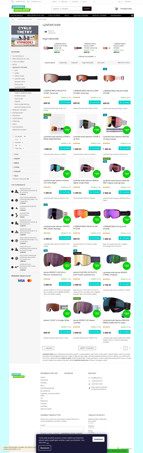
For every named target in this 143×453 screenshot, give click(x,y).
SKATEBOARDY (17, 127)
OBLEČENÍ (16, 116)
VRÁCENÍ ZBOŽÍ (45, 409)
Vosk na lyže (19, 84)
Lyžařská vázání (20, 87)
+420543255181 (96, 381)
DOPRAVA (43, 406)
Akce (18, 139)
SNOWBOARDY (17, 113)
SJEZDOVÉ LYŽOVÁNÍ (19, 67)
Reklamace (44, 401)
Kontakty (75, 2)
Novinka (19, 142)
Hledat (87, 9)
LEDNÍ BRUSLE (17, 118)
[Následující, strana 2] (125, 348)
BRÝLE (14, 65)
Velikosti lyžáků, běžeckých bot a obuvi (97, 420)
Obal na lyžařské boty (22, 104)
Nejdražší (74, 63)
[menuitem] (17, 15)
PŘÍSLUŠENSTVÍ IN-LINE (20, 59)
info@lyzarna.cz (96, 378)
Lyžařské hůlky (20, 79)
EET (41, 398)
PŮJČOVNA (64, 2)
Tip (17, 145)
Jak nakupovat (45, 391)
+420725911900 (96, 384)
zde (48, 443)
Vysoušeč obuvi (20, 82)
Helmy (90, 431)
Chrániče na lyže (20, 96)
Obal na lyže (19, 99)
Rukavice (91, 426)
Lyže (16, 70)
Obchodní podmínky (47, 388)
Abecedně (101, 63)
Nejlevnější (63, 63)
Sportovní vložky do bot (23, 107)
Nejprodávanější (87, 63)
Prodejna (43, 404)
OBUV (14, 124)
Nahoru (49, 348)
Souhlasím (98, 439)
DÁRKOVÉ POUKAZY (19, 130)
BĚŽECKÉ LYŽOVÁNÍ (19, 110)
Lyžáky (17, 73)
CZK (119, 2)
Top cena (19, 148)
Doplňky (17, 101)
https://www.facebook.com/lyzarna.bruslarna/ (99, 388)
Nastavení (44, 448)
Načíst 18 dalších (87, 348)
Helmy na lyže (19, 76)
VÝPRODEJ (16, 121)
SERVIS (54, 2)
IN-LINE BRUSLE (18, 56)
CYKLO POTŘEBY (18, 62)
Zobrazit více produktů (86, 56)
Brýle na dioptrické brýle (23, 93)
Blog (84, 2)
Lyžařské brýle (19, 90)
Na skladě (20, 136)
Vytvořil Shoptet (126, 448)
